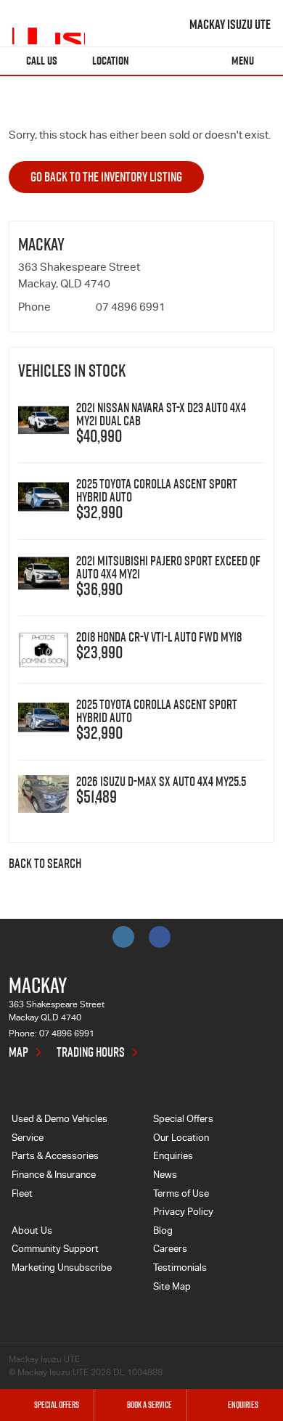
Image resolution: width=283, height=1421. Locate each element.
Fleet (22, 1195)
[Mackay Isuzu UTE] (48, 24)
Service (28, 1139)
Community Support (55, 1250)
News (165, 1176)
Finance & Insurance (54, 1176)
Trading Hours (91, 1052)
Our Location (181, 1139)
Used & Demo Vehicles (59, 1120)
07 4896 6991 (130, 308)
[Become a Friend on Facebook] (160, 937)
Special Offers (183, 1120)
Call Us (41, 60)
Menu (242, 60)
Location (110, 60)
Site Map (172, 1288)
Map (18, 1052)
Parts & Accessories (55, 1157)
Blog (163, 1232)
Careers (170, 1250)
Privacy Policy (183, 1213)
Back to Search (45, 864)
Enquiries (173, 1157)
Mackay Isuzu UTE (230, 25)
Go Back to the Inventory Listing (106, 177)
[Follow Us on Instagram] (123, 937)
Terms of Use (181, 1195)
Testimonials (180, 1269)
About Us (32, 1232)
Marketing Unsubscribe (62, 1269)
